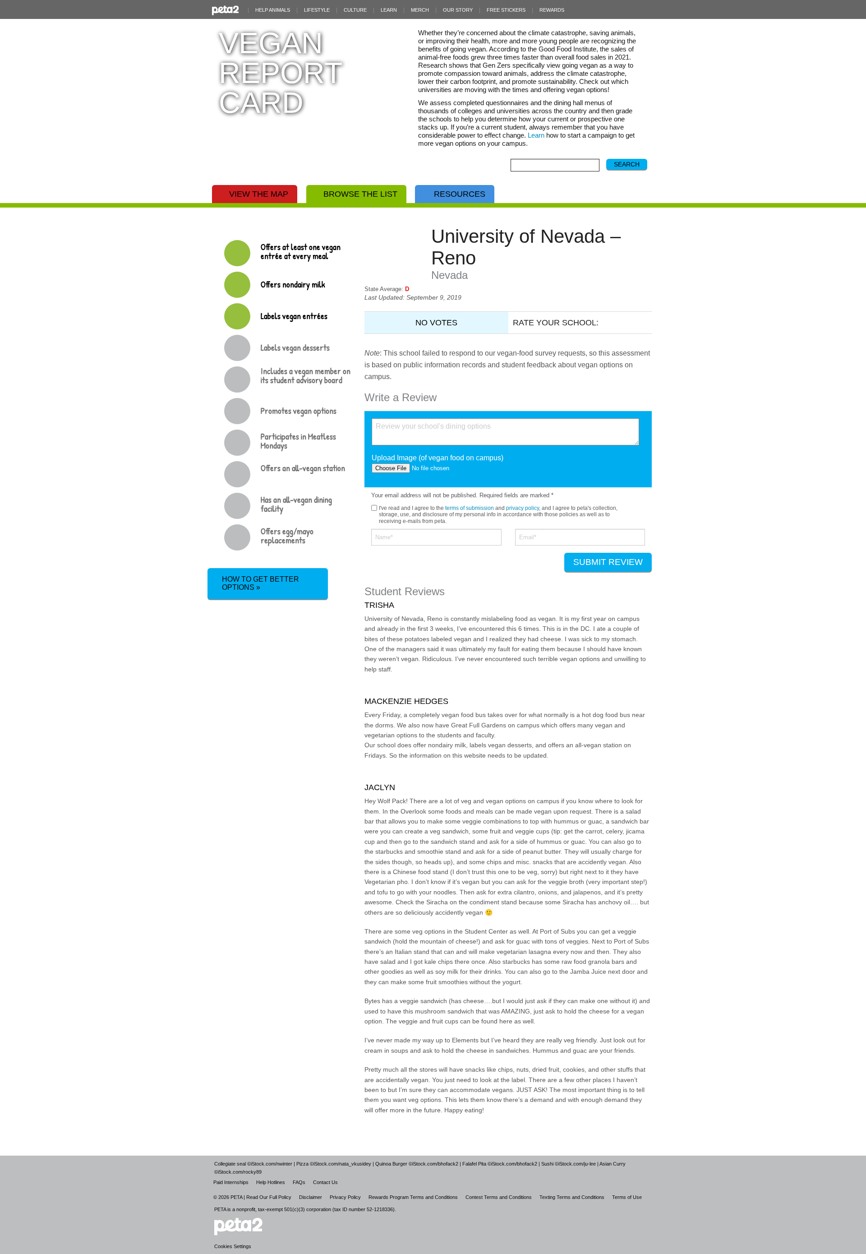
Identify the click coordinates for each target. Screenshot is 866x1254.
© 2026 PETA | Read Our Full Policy (252, 1197)
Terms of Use (627, 1197)
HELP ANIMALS (272, 10)
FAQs (299, 1182)
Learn (536, 135)
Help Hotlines (270, 1182)
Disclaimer (310, 1197)
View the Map (258, 194)
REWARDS (551, 10)
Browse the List (360, 194)
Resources (459, 194)
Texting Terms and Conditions (571, 1197)
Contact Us (325, 1182)
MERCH (420, 10)
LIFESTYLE (317, 10)
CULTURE (355, 10)
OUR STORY (458, 10)
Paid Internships (231, 1182)
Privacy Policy (345, 1197)
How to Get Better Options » (260, 583)
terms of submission (469, 508)
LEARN (389, 10)
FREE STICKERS (506, 10)
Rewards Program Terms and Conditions (413, 1197)
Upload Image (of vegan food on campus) (437, 458)
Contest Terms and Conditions (498, 1197)
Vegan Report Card (280, 72)
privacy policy (522, 508)
